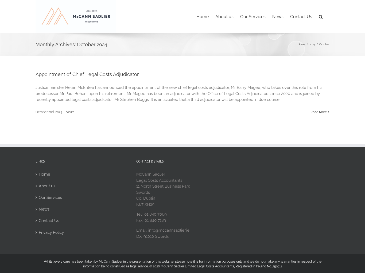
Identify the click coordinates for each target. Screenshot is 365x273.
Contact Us (49, 220)
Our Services (50, 197)
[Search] (321, 16)
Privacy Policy (51, 232)
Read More (318, 112)
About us (47, 186)
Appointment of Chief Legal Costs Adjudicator (87, 74)
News (70, 112)
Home (44, 174)
